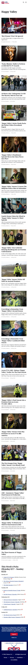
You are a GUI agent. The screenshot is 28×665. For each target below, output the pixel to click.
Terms (5, 657)
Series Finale (9, 615)
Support (14, 634)
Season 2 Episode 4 (10, 594)
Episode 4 (8, 585)
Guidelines (20, 657)
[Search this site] (23, 2)
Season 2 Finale (11, 590)
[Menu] (26, 2)
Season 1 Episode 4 (10, 609)
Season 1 (8, 577)
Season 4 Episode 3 (13, 581)
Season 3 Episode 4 (12, 617)
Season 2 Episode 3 (11, 602)
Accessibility (14, 660)
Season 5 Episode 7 (9, 604)
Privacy (12, 657)
